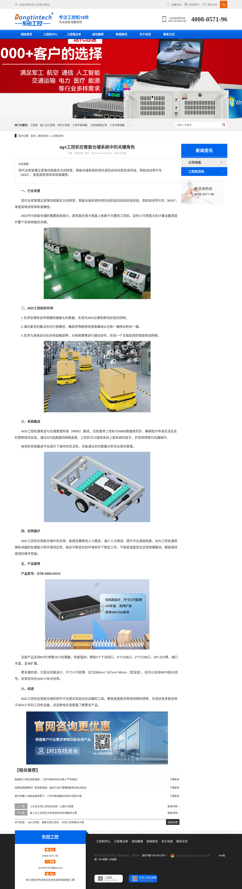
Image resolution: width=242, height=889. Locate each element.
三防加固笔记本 (98, 125)
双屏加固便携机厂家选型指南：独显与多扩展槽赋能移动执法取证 (51, 787)
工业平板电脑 (117, 125)
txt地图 (113, 859)
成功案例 (97, 34)
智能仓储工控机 (50, 822)
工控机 (34, 125)
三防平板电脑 (79, 125)
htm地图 (103, 859)
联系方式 (169, 34)
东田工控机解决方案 (73, 822)
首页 (33, 135)
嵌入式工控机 (47, 125)
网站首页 (26, 34)
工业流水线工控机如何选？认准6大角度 (52, 806)
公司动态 (194, 162)
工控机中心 (50, 34)
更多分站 (212, 4)
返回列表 (173, 822)
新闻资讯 (121, 34)
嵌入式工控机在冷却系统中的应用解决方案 (53, 812)
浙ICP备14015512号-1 (154, 855)
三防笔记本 (74, 34)
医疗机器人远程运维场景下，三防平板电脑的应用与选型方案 (48, 796)
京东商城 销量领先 (74, 19)
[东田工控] (34, 19)
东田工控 (34, 4)
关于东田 (145, 34)
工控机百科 (57, 135)
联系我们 (194, 4)
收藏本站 (176, 4)
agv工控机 (33, 822)
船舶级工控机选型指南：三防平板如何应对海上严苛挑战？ (47, 779)
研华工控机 (64, 125)
